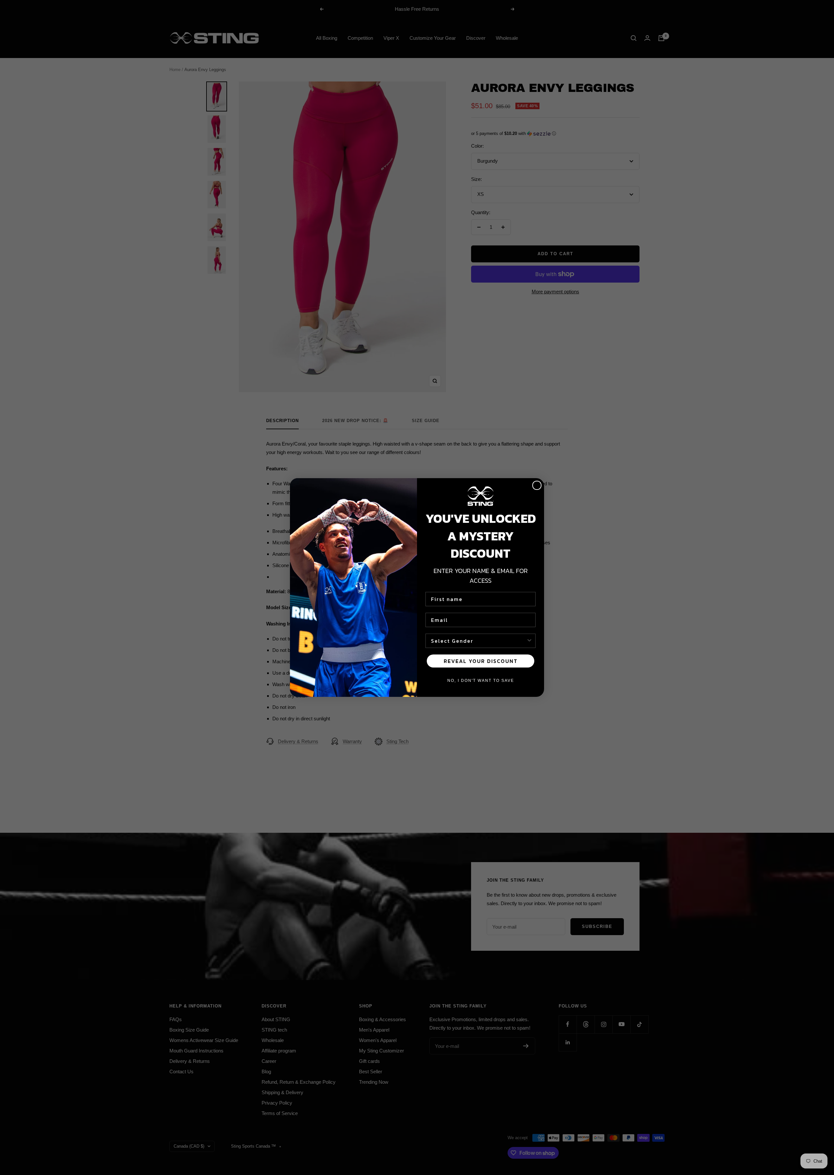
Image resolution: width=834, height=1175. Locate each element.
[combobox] (478, 641)
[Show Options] (529, 641)
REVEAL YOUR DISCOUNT (481, 661)
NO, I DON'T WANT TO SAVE (480, 680)
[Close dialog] (537, 485)
